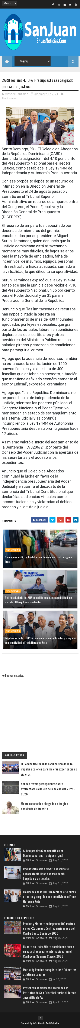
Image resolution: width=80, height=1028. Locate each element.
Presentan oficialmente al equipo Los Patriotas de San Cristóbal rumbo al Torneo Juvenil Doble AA (49, 992)
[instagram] (59, 4)
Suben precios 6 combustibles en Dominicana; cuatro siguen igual (38, 559)
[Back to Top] (40, 1018)
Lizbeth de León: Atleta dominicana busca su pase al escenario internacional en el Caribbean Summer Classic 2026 (48, 951)
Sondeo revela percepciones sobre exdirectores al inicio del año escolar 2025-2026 (48, 788)
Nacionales (9, 98)
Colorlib (54, 1023)
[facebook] (53, 4)
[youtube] (76, 4)
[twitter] (70, 4)
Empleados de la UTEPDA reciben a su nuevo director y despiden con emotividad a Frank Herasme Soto (40, 640)
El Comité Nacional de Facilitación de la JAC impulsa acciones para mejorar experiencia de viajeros (49, 769)
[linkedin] (64, 4)
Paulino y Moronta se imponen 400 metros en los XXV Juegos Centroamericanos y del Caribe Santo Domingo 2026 (49, 928)
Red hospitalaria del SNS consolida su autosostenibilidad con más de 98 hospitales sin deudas (38, 599)
